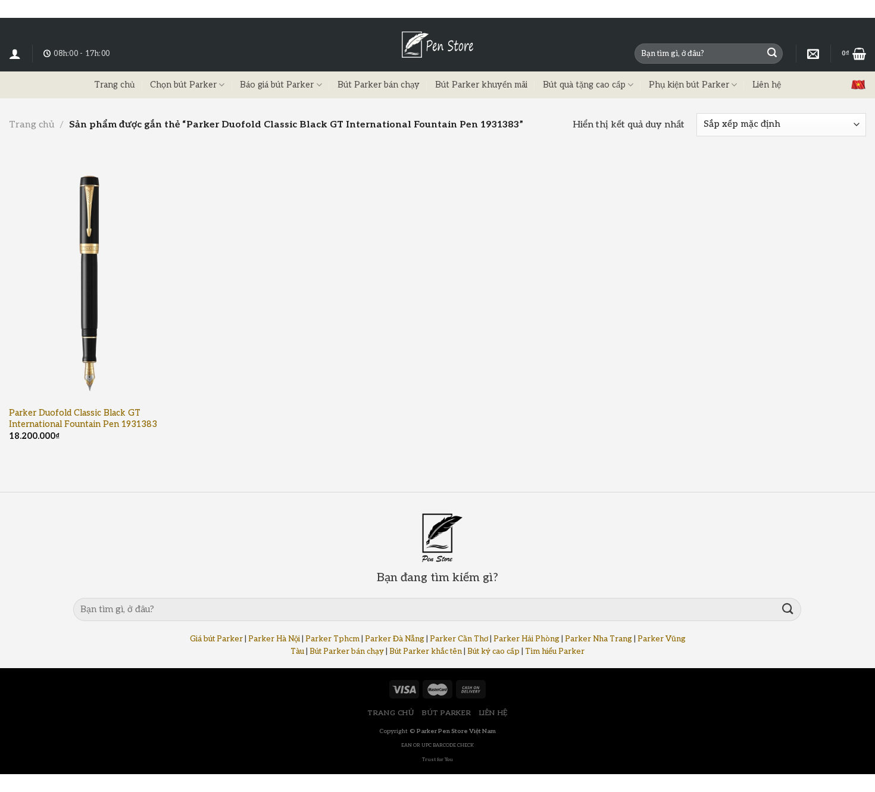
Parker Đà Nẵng (394, 639)
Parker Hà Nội (274, 639)
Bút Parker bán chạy (379, 85)
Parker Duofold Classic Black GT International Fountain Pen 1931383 (83, 418)
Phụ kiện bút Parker (689, 85)
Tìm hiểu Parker (555, 651)
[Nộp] (772, 53)
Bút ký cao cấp (493, 651)
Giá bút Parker (216, 639)
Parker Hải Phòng (526, 639)
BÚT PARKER (446, 713)
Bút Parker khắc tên (425, 651)
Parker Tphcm (332, 639)
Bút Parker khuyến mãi (481, 85)
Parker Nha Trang (598, 639)
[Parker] (813, 53)
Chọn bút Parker (183, 85)
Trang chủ (114, 85)
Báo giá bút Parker (277, 85)
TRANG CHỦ (390, 713)
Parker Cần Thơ (459, 639)
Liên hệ (766, 85)
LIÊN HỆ (493, 713)
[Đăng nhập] (15, 53)
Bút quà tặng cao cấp (584, 85)
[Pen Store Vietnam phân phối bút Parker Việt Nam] (437, 45)
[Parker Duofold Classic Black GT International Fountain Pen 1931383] (90, 279)
